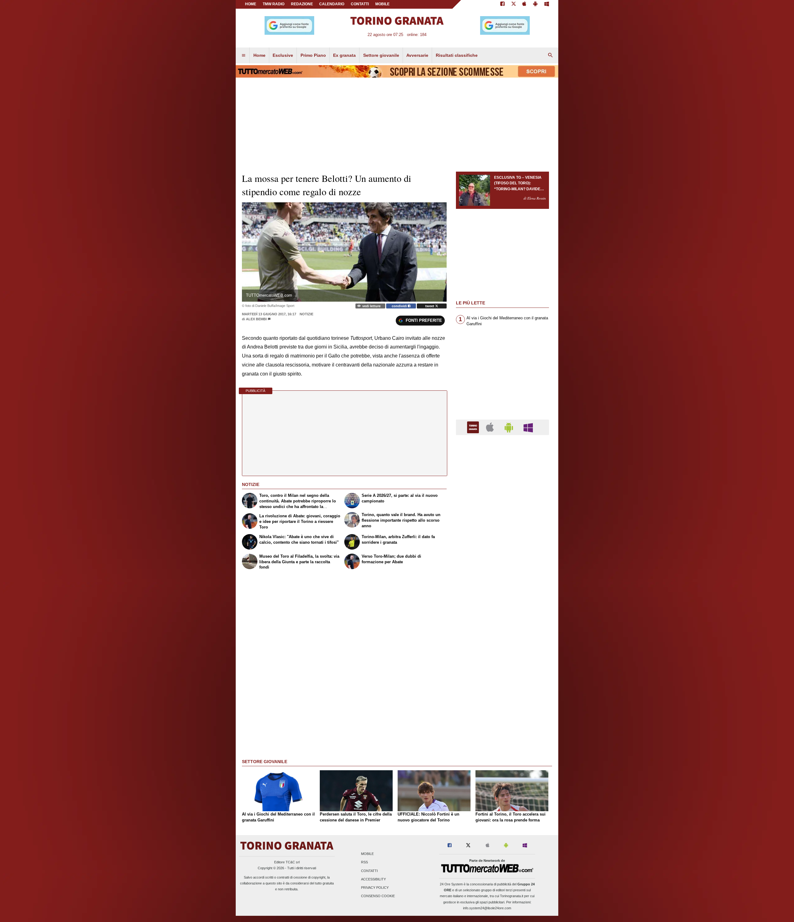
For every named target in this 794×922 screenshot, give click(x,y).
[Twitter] (513, 4)
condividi (400, 306)
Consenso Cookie (378, 896)
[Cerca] (550, 55)
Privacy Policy (375, 887)
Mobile (367, 854)
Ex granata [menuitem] (344, 55)
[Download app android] (535, 4)
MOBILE (382, 4)
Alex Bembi (256, 319)
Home (250, 4)
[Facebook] (502, 4)
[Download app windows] (546, 4)
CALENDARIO (331, 4)
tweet (430, 306)
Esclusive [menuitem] (283, 55)
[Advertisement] (502, 680)
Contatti (369, 871)
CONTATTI (360, 4)
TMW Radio (273, 4)
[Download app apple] (525, 4)
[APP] (474, 427)
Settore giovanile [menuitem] (381, 55)
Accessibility (373, 879)
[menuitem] (243, 55)
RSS (364, 862)
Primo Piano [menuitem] (313, 55)
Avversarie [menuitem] (417, 55)
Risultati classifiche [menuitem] (457, 55)
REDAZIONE (302, 4)
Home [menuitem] (259, 55)
